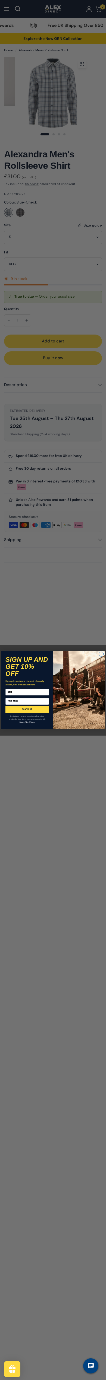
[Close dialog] (101, 654)
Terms (32, 722)
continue (27, 709)
